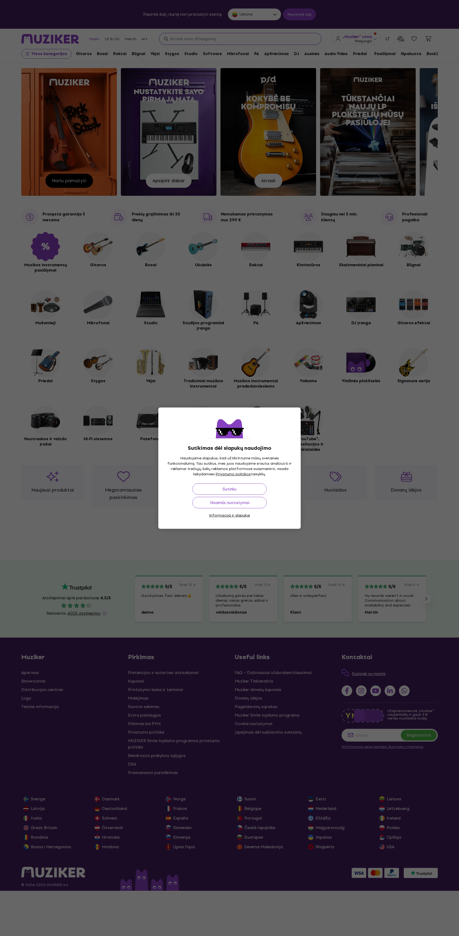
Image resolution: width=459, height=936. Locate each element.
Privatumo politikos (233, 474)
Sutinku (229, 489)
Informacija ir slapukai (229, 515)
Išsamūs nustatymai (229, 502)
